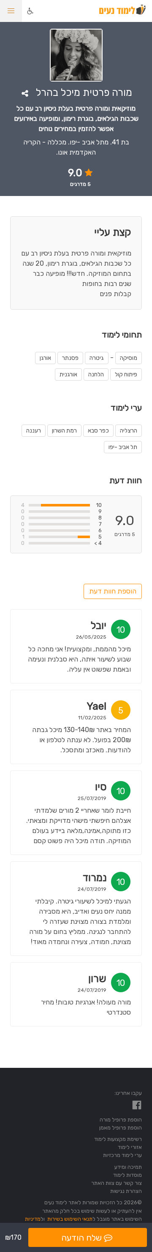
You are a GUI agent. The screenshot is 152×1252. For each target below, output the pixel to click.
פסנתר (70, 358)
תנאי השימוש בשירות (69, 1219)
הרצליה (128, 430)
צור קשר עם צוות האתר (116, 1183)
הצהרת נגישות (126, 1191)
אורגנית (68, 374)
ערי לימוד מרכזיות (122, 1155)
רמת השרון (64, 430)
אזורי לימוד (130, 1147)
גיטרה (97, 358)
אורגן (45, 358)
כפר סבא (98, 430)
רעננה (33, 430)
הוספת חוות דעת (112, 591)
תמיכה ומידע (128, 1167)
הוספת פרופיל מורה (121, 1119)
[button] (11, 11)
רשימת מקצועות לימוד (118, 1139)
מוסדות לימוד (127, 1175)
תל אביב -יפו (123, 447)
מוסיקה (128, 358)
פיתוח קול (126, 374)
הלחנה (96, 374)
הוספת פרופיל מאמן (120, 1127)
